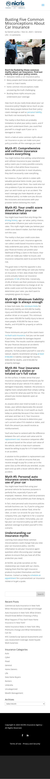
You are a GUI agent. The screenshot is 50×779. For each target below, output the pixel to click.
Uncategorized (11, 689)
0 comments (15, 35)
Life (6, 35)
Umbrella (9, 685)
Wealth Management (14, 693)
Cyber (7, 657)
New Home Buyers (13, 677)
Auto (7, 653)
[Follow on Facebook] (22, 735)
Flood (7, 661)
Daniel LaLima (14, 32)
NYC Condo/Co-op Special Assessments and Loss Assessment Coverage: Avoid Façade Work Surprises (23, 639)
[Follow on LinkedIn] (28, 735)
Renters (8, 681)
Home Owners (11, 669)
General (38, 32)
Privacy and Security (31, 743)
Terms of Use (15, 743)
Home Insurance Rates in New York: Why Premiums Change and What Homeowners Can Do (23, 629)
